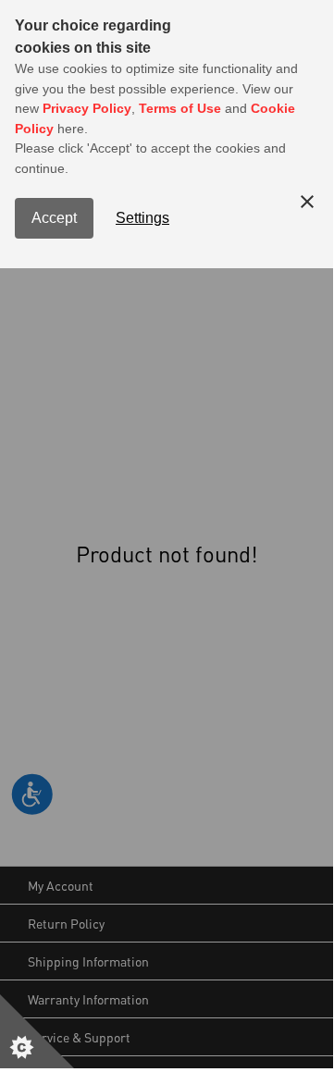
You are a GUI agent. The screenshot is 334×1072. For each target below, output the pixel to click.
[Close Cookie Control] (307, 202)
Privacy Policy (87, 108)
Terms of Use (180, 108)
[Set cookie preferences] (37, 1031)
